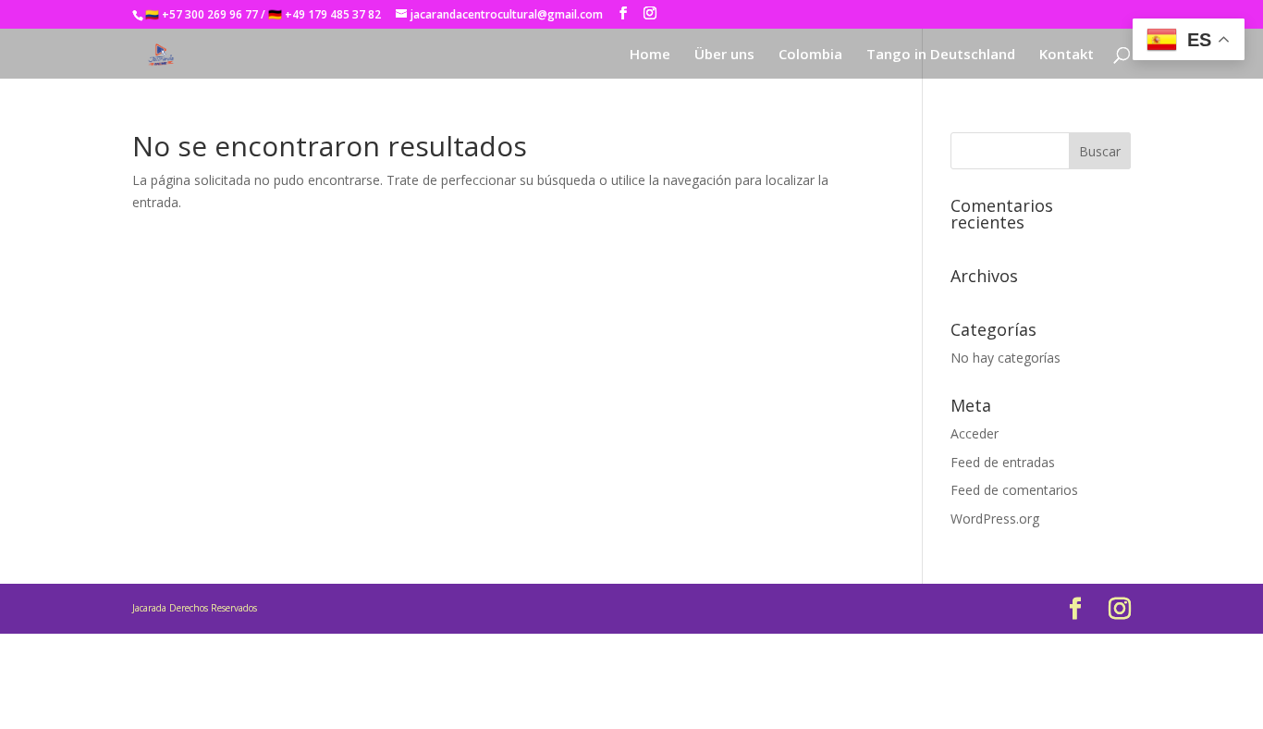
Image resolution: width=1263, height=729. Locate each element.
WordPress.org (994, 518)
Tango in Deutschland (940, 55)
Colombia (810, 55)
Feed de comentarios (1014, 490)
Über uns (724, 55)
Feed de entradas (1002, 462)
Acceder (974, 433)
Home (650, 55)
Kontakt (1066, 55)
